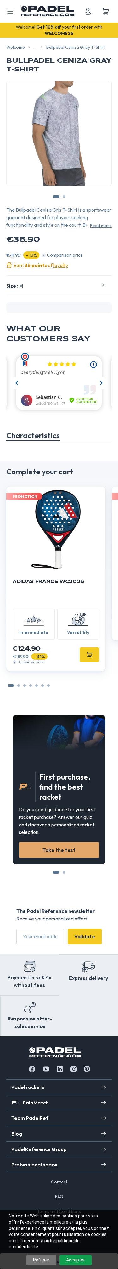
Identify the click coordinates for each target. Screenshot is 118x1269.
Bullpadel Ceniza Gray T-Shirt (75, 47)
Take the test (59, 850)
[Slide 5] (42, 685)
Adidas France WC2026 (48, 581)
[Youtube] (46, 1069)
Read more (101, 225)
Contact (59, 1182)
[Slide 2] (24, 685)
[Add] (89, 654)
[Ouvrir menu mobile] (10, 11)
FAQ (59, 1196)
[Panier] (105, 11)
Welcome (15, 47)
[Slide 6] (48, 685)
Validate (84, 936)
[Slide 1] (18, 685)
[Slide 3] (30, 685)
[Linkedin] (60, 1069)
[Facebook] (32, 1069)
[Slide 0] (11, 685)
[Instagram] (73, 1069)
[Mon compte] (88, 11)
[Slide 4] (36, 685)
